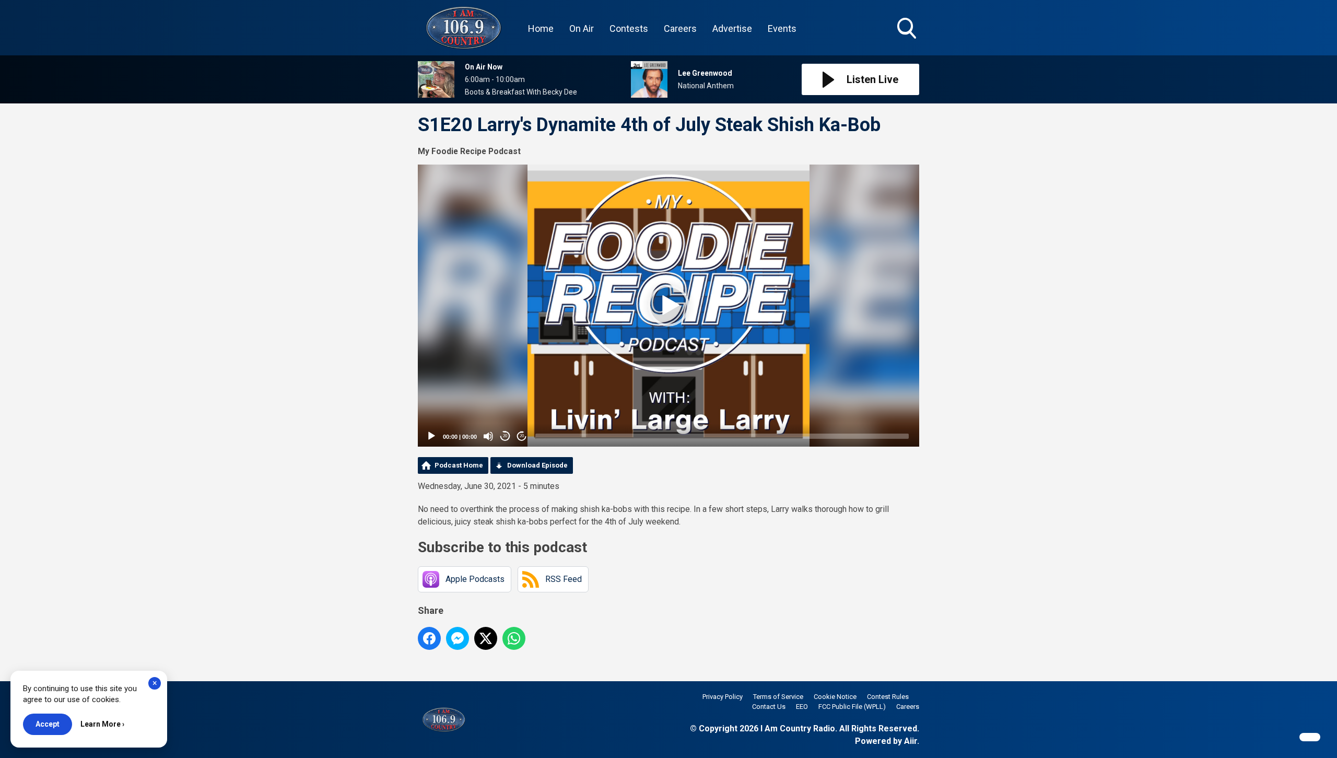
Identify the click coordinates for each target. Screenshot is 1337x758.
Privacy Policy (722, 697)
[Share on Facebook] (429, 638)
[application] (668, 306)
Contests (628, 28)
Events (782, 28)
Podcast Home (459, 465)
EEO (802, 706)
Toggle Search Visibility (907, 40)
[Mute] (488, 436)
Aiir (910, 741)
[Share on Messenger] (457, 638)
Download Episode (537, 465)
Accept (48, 724)
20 (505, 436)
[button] (668, 305)
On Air (581, 28)
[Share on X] (485, 638)
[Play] (431, 436)
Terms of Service (778, 697)
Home (541, 28)
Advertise (732, 28)
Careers (680, 28)
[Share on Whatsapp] (513, 638)
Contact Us (768, 706)
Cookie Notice (835, 697)
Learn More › (102, 724)
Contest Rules (888, 697)
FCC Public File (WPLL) (852, 706)
